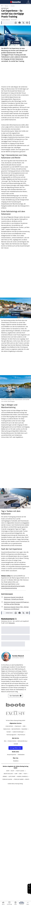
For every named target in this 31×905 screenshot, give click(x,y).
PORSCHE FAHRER (19, 779)
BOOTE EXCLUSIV (8, 773)
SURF (16, 773)
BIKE (20, 773)
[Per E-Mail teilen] (27, 23)
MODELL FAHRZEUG (22, 776)
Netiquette (12, 623)
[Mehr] (29, 891)
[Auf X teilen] (23, 23)
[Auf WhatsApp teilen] (16, 23)
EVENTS (27, 779)
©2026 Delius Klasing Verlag (15, 783)
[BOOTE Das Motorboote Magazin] (16, 2)
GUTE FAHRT (12, 776)
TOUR (25, 773)
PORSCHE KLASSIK (7, 779)
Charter (13, 6)
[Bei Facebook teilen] (20, 23)
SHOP (7, 770)
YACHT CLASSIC (20, 770)
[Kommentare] (29, 889)
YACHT (13, 770)
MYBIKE (5, 776)
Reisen (6, 6)
